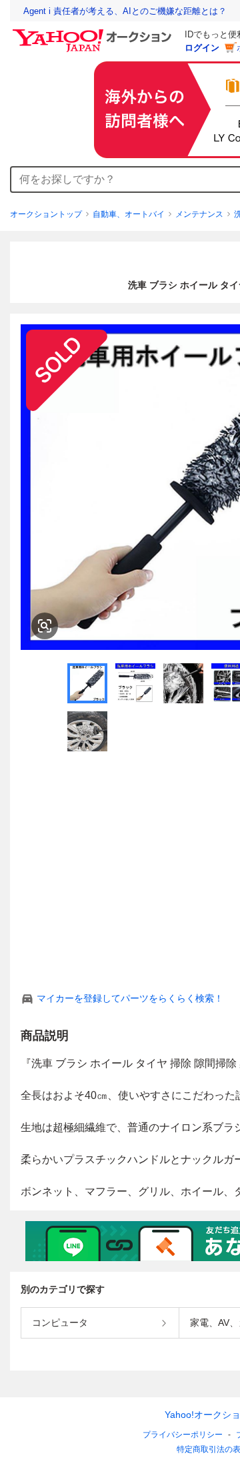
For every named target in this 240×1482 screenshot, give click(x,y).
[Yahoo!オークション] (94, 32)
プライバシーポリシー (183, 1434)
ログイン (202, 48)
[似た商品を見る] (44, 626)
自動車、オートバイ (129, 214)
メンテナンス (199, 214)
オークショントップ (46, 214)
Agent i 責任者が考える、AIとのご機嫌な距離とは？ (125, 11)
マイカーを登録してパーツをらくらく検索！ (130, 998)
